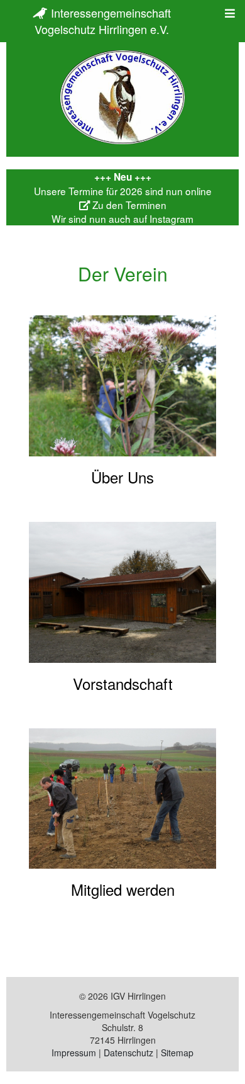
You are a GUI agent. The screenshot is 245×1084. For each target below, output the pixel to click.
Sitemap (177, 1052)
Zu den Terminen (128, 205)
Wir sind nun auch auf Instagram (122, 218)
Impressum (74, 1052)
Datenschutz (128, 1052)
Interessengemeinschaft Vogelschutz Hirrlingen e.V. (103, 20)
